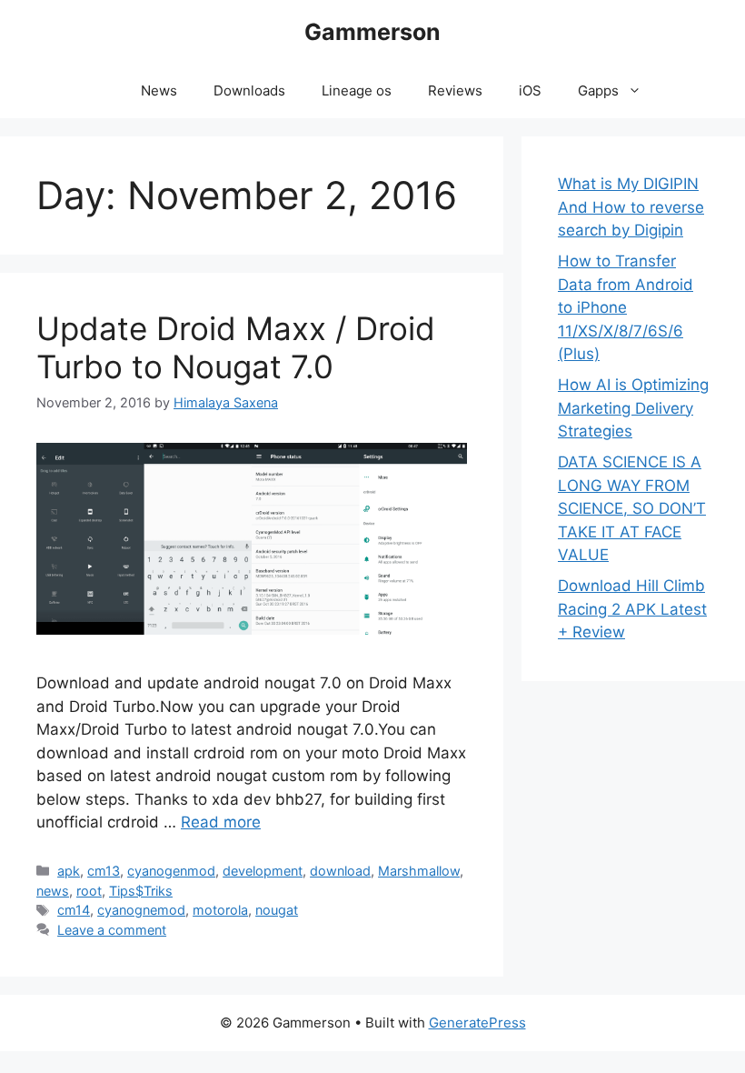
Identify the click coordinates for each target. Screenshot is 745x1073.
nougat (276, 910)
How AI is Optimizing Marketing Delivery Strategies (633, 408)
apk (68, 870)
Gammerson (372, 31)
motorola (220, 910)
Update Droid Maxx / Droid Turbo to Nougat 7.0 (235, 347)
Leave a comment (111, 930)
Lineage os (357, 90)
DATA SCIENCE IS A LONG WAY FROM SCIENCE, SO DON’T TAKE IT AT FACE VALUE (632, 508)
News (159, 90)
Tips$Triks (141, 890)
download (340, 870)
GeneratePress (477, 1022)
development (263, 870)
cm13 (103, 870)
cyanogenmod (171, 870)
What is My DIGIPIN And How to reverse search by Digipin (631, 207)
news (52, 890)
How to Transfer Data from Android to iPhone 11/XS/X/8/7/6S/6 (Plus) (625, 307)
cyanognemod (141, 910)
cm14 (73, 910)
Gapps (598, 90)
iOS (530, 90)
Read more (221, 822)
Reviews (455, 90)
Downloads (249, 90)
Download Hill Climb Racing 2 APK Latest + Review (632, 609)
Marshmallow (419, 870)
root (89, 890)
